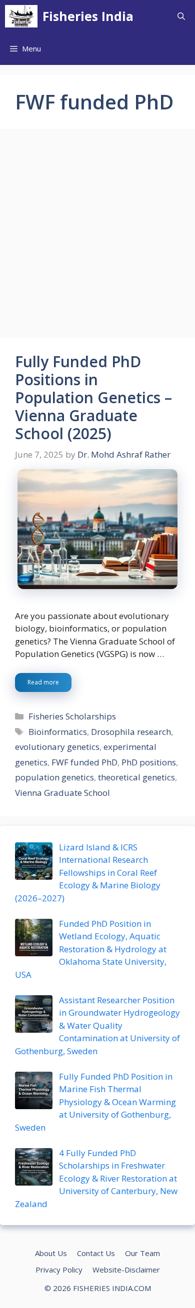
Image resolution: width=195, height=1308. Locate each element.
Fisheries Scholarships (72, 716)
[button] (181, 16)
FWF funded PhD (85, 762)
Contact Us (96, 1253)
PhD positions (149, 762)
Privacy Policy (59, 1270)
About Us (51, 1253)
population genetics (54, 777)
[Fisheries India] (21, 16)
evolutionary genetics (57, 746)
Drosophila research (131, 731)
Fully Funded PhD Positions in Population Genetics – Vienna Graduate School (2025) (93, 397)
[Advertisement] (97, 236)
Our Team (142, 1253)
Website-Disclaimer (126, 1270)
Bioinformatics (57, 731)
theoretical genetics (136, 777)
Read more (43, 682)
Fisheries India (88, 15)
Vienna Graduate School (62, 792)
